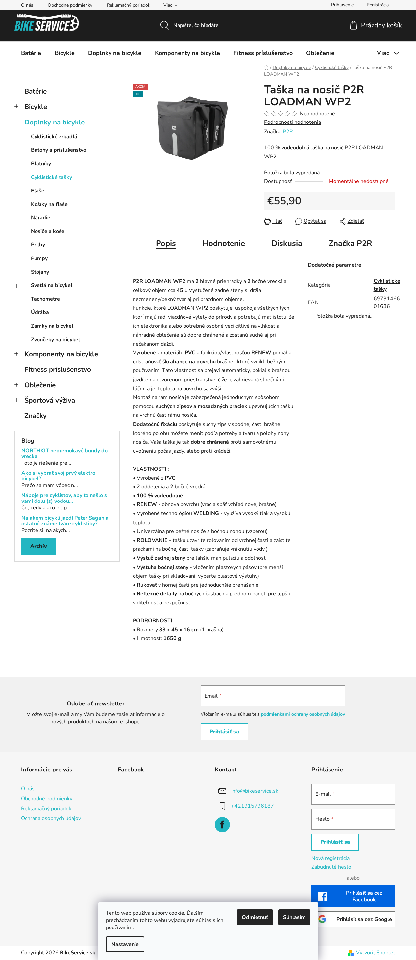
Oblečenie (40, 385)
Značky (35, 415)
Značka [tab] (350, 243)
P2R (288, 131)
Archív (38, 546)
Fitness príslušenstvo (57, 369)
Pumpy (39, 258)
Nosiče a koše (47, 231)
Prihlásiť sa (224, 731)
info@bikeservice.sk (254, 790)
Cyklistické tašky (51, 177)
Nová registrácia (330, 858)
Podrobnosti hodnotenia (292, 122)
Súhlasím (294, 917)
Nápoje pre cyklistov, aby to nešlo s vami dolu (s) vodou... (64, 498)
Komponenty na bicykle (61, 354)
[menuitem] (31, 53)
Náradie (40, 217)
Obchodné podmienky (70, 5)
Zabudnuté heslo (331, 867)
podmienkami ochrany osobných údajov (303, 714)
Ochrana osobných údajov (51, 818)
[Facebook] (222, 824)
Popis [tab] (166, 243)
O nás (27, 5)
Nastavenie (125, 944)
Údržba (40, 312)
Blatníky (41, 163)
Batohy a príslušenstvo (58, 150)
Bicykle (35, 106)
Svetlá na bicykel (51, 285)
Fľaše (37, 190)
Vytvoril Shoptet (375, 952)
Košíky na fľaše (49, 204)
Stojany (40, 272)
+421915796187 (252, 806)
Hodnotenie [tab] (223, 243)
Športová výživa (49, 400)
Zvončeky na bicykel (55, 339)
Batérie (35, 91)
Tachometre (45, 298)
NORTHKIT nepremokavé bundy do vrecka (64, 453)
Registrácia (378, 5)
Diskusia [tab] (286, 243)
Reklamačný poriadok (128, 5)
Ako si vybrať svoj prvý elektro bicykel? (58, 476)
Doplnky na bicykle (54, 122)
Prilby (38, 244)
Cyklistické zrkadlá (54, 136)
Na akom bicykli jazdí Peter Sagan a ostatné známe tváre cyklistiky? (65, 521)
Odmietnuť (255, 917)
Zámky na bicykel (52, 326)
